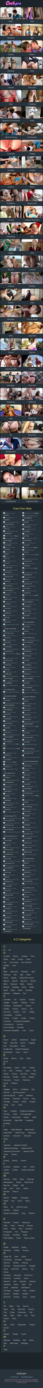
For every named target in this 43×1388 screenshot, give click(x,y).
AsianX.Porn (8, 568)
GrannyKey (26, 742)
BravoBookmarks (28, 858)
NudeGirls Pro (27, 584)
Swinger (16, 1297)
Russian (26, 1250)
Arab (13, 959)
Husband (7, 1123)
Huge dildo (18, 1120)
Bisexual (14, 984)
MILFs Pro (7, 622)
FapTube (7, 617)
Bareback (24, 972)
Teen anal (21, 1309)
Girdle (21, 1095)
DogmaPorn (7, 918)
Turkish (6, 1318)
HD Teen (7, 1114)
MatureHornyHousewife (30, 761)
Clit (31, 1009)
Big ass (6, 981)
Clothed (16, 1012)
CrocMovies (27, 527)
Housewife (7, 1120)
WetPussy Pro (8, 850)
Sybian (32, 1297)
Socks (26, 1278)
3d (9, 950)
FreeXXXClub (8, 651)
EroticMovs (7, 909)
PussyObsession (9, 689)
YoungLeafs (27, 784)
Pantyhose (26, 1222)
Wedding (16, 1340)
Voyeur (23, 1334)
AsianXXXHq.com (29, 638)
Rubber (17, 1250)
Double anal (8, 1049)
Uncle (12, 1325)
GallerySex (7, 809)
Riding (24, 1247)
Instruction (17, 1136)
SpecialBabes (27, 518)
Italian (6, 1139)
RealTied (26, 536)
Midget (15, 1185)
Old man (7, 1210)
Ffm (34, 1071)
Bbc (15, 975)
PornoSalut (26, 588)
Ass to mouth (26, 962)
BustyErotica (27, 540)
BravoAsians (8, 586)
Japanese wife (28, 1151)
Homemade (16, 1117)
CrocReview (8, 647)
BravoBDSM (8, 683)
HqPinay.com (27, 919)
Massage (30, 1179)
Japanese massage (11, 1148)
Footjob (31, 1077)
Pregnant (24, 1232)
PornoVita (7, 700)
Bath (33, 972)
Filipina (6, 1074)
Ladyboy (16, 1167)
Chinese (28, 1006)
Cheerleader (17, 1006)
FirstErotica (7, 665)
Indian (6, 1130)
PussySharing (27, 906)
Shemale (7, 1266)
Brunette (29, 990)
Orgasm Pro (27, 647)
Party (5, 1226)
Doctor (23, 1043)
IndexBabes (8, 931)
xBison (16, 536)
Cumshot (20, 1027)
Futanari (14, 1083)
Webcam (7, 1340)
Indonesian (32, 1133)
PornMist (7, 796)
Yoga (5, 1349)
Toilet (19, 1315)
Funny (6, 1083)
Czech (31, 1030)
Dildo (5, 1043)
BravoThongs (8, 678)
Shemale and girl (19, 1266)
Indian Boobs (29, 1130)
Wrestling (24, 1343)
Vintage (15, 1334)
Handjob (14, 1111)
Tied (30, 1312)
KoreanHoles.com (28, 888)
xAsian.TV (7, 845)
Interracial (27, 1136)
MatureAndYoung (28, 748)
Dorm (23, 1046)
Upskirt (6, 1328)
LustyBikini (26, 531)
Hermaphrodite (26, 1114)
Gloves (25, 1099)
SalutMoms (7, 613)
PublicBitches (27, 575)
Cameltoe (7, 999)
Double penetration (22, 1049)
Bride (13, 990)
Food (23, 1077)
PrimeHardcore (8, 829)
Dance (6, 1040)
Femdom (19, 1071)
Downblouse (8, 1052)
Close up (7, 1012)
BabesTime (26, 710)
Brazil (6, 990)
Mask (22, 1179)
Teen (13, 1309)
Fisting (33, 1074)
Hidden (6, 1117)
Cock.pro (14, 3)
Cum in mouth (9, 1027)
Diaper (33, 1040)
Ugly (5, 1325)
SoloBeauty (7, 674)
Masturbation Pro (9, 773)
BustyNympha (8, 868)
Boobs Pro (26, 867)
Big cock (24, 981)
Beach (6, 978)
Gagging (7, 1089)
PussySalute (27, 915)
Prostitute (16, 1235)
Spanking (7, 1284)
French (16, 1080)
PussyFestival (8, 524)
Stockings (7, 1291)
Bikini (5, 984)
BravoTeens (8, 545)
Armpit (20, 959)
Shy (32, 1269)
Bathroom (7, 975)
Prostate (7, 1235)
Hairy (5, 1111)
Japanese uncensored (12, 1151)
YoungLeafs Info (28, 753)
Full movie (26, 1080)
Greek (24, 1102)
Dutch (25, 1052)
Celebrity (24, 1003)
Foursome (7, 1080)
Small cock (28, 1275)
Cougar (15, 1018)
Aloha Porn (7, 890)
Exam (6, 1061)
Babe (5, 972)
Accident (7, 956)
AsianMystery (8, 854)
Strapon (17, 1291)
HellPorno (26, 820)
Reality (6, 1247)
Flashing (7, 1077)
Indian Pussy (20, 1133)
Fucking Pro (8, 572)
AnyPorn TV (8, 766)
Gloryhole (16, 1099)
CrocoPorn (7, 608)
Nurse (20, 1201)
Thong (12, 1312)
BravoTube (7, 859)
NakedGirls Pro (28, 834)
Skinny (6, 1272)
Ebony (6, 1058)
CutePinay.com (9, 825)
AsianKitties (27, 928)
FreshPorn (26, 779)
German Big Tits (9, 1095)
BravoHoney (27, 811)
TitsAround (26, 877)
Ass (5, 962)
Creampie (7, 1021)
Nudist (6, 1201)
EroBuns (26, 802)
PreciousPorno (27, 881)
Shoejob (32, 1266)
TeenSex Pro (27, 892)
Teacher (26, 1306)
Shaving (25, 1263)
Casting (31, 999)
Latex (25, 1167)
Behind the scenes (27, 978)
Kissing (6, 1160)
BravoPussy (27, 611)
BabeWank (26, 816)
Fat (5, 1071)
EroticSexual (8, 723)
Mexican (7, 1185)
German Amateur (19, 1092)
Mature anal (29, 1182)
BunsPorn (26, 770)
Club (24, 1012)
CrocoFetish (8, 913)
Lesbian (15, 1170)
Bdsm (29, 975)
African (15, 956)
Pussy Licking (29, 1238)
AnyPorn (26, 701)
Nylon (27, 1201)
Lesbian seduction (27, 1170)
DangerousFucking (10, 628)
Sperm (16, 1284)
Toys (26, 1315)
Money (25, 1188)
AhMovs (6, 515)
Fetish (27, 1071)
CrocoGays (7, 927)
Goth (33, 1099)
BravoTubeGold (28, 642)
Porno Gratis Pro (9, 820)
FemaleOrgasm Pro (10, 816)
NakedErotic (8, 533)
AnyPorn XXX (8, 577)
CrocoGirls (26, 545)
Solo (14, 1281)
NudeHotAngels (28, 724)
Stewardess (25, 1287)
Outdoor (32, 1213)
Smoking (17, 1278)
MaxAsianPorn (8, 737)
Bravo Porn (7, 732)
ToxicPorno (26, 626)
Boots (24, 987)
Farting (31, 1068)
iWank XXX (7, 599)
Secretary (18, 1260)
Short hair (15, 1269)
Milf (22, 1185)
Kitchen (15, 1160)
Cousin (32, 1018)
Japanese (7, 1145)
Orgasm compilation (11, 1213)
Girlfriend (29, 1095)
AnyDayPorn (27, 719)
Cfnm (33, 1003)
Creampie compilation (22, 1021)
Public (25, 1235)
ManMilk (6, 520)
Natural (6, 1198)
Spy (30, 1284)
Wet (24, 1340)
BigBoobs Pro (8, 881)
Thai (5, 1312)
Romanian (7, 1250)
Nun (12, 1201)
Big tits (33, 981)
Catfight (6, 1003)
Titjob (12, 1315)
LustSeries (7, 604)
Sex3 (33, 690)
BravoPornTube (28, 737)
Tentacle (31, 1309)
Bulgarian (16, 993)
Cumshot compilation (11, 1030)
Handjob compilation (27, 1111)
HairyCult (7, 669)
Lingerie (6, 1173)
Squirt (6, 1287)
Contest (6, 1018)
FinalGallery (27, 606)
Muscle (15, 1191)
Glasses (7, 1099)
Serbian (16, 1263)
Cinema (15, 1009)
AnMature (7, 581)
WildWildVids (27, 651)
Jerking (14, 1154)
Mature (18, 1182)
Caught (15, 1003)
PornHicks (7, 595)
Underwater (22, 1325)
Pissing (30, 1226)
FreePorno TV (27, 843)
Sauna (23, 1256)
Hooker (26, 1117)
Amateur (25, 956)
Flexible (15, 1077)
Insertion (7, 1136)
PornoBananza (8, 782)
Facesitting (7, 1068)
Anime (6, 959)
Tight (5, 1315)
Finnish (14, 1074)
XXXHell (25, 522)
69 (4, 950)
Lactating (7, 1167)
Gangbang (24, 1089)
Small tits (7, 1278)
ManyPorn (26, 579)
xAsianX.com (27, 561)
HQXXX (6, 554)
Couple (23, 1018)
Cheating (7, 1006)
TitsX (14, 762)
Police (6, 1229)
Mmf (11, 1188)
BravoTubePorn (28, 602)
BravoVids (7, 642)
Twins (14, 1318)
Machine (7, 1179)
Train (33, 1315)
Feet (10, 1071)
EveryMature (27, 665)
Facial (17, 1068)
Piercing (21, 1226)
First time (23, 1074)
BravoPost (26, 733)
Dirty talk (13, 1043)
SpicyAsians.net (28, 910)
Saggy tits (7, 1256)
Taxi (18, 1306)
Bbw (21, 975)
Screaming (7, 1260)
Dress (18, 1052)
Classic (24, 1009)
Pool (20, 1229)
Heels (15, 1114)
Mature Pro (26, 775)
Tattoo (11, 1306)
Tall (5, 1306)
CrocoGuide (7, 840)
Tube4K (36, 513)
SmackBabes (27, 788)
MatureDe (7, 728)
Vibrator (6, 1334)
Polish (13, 1229)
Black (22, 984)
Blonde (30, 984)
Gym (13, 1105)
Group (6, 1105)
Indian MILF (8, 1133)
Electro (14, 1058)
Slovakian (7, 1275)
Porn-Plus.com (8, 633)
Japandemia (27, 872)
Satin (16, 1256)
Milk (5, 1188)
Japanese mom (26, 1148)
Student (32, 1291)
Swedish (25, 1294)
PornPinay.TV (8, 805)
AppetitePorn (27, 669)
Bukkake (7, 993)
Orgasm (16, 1210)
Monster (6, 1191)
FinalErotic (7, 755)
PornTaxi (26, 552)
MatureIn (7, 877)
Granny (16, 1102)
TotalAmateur (8, 922)
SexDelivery (27, 593)
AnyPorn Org (27, 847)
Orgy (23, 1213)
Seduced (28, 1260)
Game (15, 1089)
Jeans (6, 1154)
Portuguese (8, 1232)
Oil (12, 1207)
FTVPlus (7, 899)
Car (15, 999)
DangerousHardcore (29, 696)
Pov (16, 1232)
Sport (24, 1284)
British (20, 990)
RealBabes (7, 800)
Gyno (20, 1105)
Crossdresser (8, 1024)
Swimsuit (7, 1297)
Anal (32, 956)
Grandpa (7, 1102)
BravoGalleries (27, 687)
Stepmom (14, 1287)
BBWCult (26, 863)
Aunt (14, 965)
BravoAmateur (8, 590)
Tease (6, 1309)
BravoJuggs (8, 540)
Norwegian (24, 1198)
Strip (24, 1291)
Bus (24, 993)
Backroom (14, 972)
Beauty (14, 978)
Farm (24, 1068)
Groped (32, 1102)
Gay (33, 1089)
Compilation (8, 1015)
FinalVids (7, 549)
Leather (6, 1170)
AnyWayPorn (27, 901)
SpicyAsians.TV (9, 863)
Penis (13, 1226)
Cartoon (22, 999)
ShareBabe (26, 825)
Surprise (7, 1294)
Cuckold (20, 1024)
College (31, 1012)
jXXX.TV (7, 558)
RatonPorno (27, 674)
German (6, 1092)
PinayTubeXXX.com (10, 836)
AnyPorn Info (8, 660)
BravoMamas (8, 741)
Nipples (14, 1198)
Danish (14, 1040)
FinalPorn (7, 778)
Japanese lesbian (20, 1145)
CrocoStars (7, 759)
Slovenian (17, 1275)
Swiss (25, 1297)
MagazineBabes (28, 678)
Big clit (14, 981)
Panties (16, 1222)
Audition (6, 965)
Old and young (21, 1207)
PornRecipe (26, 829)
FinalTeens (26, 566)
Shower (25, 1269)
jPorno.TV (7, 563)
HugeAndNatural (9, 705)
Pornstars (29, 1229)
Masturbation (8, 1182)
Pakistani (7, 1222)
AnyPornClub (27, 766)
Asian (28, 959)
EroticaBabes (8, 904)
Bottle (32, 987)
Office (6, 1207)
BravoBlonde (8, 710)
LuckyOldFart (27, 838)
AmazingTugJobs (28, 622)
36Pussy (7, 529)
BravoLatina (27, 706)
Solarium (7, 1281)
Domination (14, 1046)
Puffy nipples (8, 1238)
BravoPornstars (28, 793)
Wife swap (14, 1343)
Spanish (32, 1281)
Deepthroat (24, 1040)
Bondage (15, 987)
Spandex (23, 1281)
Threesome (22, 1312)
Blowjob (6, 987)
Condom (18, 1015)
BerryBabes (7, 719)
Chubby (6, 1009)
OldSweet (26, 897)
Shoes (6, 1269)
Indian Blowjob (16, 1130)
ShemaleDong (27, 807)
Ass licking (14, 962)
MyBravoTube (8, 895)
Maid (15, 1179)
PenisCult (7, 638)
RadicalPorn (8, 791)
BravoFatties (27, 656)
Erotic (29, 1058)
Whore (31, 1340)
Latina (32, 1167)
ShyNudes (26, 683)
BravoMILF (26, 615)
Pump (18, 1238)
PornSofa (26, 660)
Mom (18, 1188)
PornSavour (7, 787)
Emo (21, 1058)
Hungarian (29, 1120)
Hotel (34, 1117)
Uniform (32, 1325)
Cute (24, 1030)
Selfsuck (7, 1263)
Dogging (32, 1043)
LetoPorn (26, 631)
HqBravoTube (27, 852)
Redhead (15, 1247)
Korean (23, 1160)
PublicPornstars (28, 924)
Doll (5, 1046)
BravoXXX (7, 714)
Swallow (16, 1294)
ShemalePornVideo (10, 696)
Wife (5, 1343)
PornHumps (27, 715)
